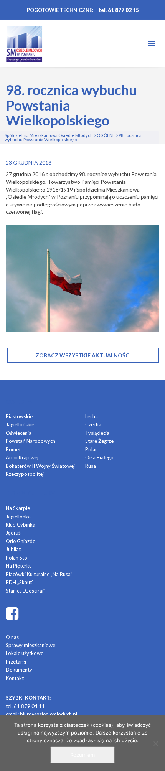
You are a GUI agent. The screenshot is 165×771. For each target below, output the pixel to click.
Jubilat (13, 549)
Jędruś (13, 533)
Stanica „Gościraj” (25, 591)
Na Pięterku (19, 566)
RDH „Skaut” (20, 582)
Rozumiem (82, 755)
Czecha (93, 424)
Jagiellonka (18, 516)
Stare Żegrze (99, 441)
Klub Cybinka (20, 525)
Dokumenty (19, 670)
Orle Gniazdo (21, 541)
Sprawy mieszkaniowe (30, 645)
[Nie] (155, 743)
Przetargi (16, 662)
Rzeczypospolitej (25, 474)
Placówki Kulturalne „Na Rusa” (39, 574)
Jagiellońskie (20, 424)
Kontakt (15, 678)
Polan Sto (16, 558)
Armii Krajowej (22, 457)
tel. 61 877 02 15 (118, 10)
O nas (12, 637)
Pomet (13, 449)
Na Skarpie (18, 508)
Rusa (90, 466)
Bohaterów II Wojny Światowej (40, 466)
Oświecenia (18, 433)
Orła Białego (99, 457)
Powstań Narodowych (30, 441)
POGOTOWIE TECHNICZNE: (60, 10)
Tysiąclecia (97, 433)
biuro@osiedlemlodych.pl (48, 714)
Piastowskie (19, 416)
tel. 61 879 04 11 (25, 706)
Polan (91, 449)
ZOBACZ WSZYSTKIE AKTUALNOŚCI (83, 355)
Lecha (91, 416)
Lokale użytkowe (24, 653)
